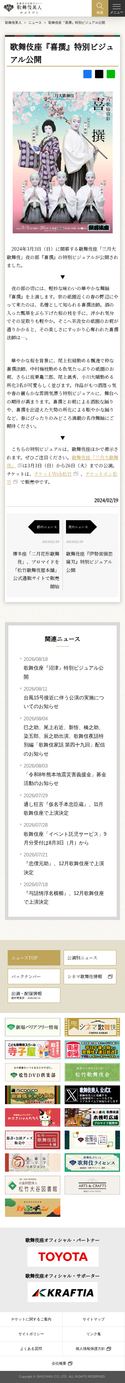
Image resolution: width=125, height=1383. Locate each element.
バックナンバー (26, 976)
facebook (87, 74)
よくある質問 (31, 1349)
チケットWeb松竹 (53, 473)
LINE (111, 74)
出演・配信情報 (26, 995)
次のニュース (78, 526)
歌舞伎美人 (13, 22)
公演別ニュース (82, 957)
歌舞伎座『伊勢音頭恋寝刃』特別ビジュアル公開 (89, 561)
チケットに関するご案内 (31, 1319)
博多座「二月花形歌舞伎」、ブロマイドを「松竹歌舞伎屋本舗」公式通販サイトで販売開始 (36, 570)
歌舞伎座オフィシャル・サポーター (62, 1275)
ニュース (35, 22)
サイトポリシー (31, 1334)
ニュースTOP (24, 957)
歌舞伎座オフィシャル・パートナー (62, 1240)
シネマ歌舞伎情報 (84, 976)
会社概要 (59, 1363)
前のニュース (47, 526)
